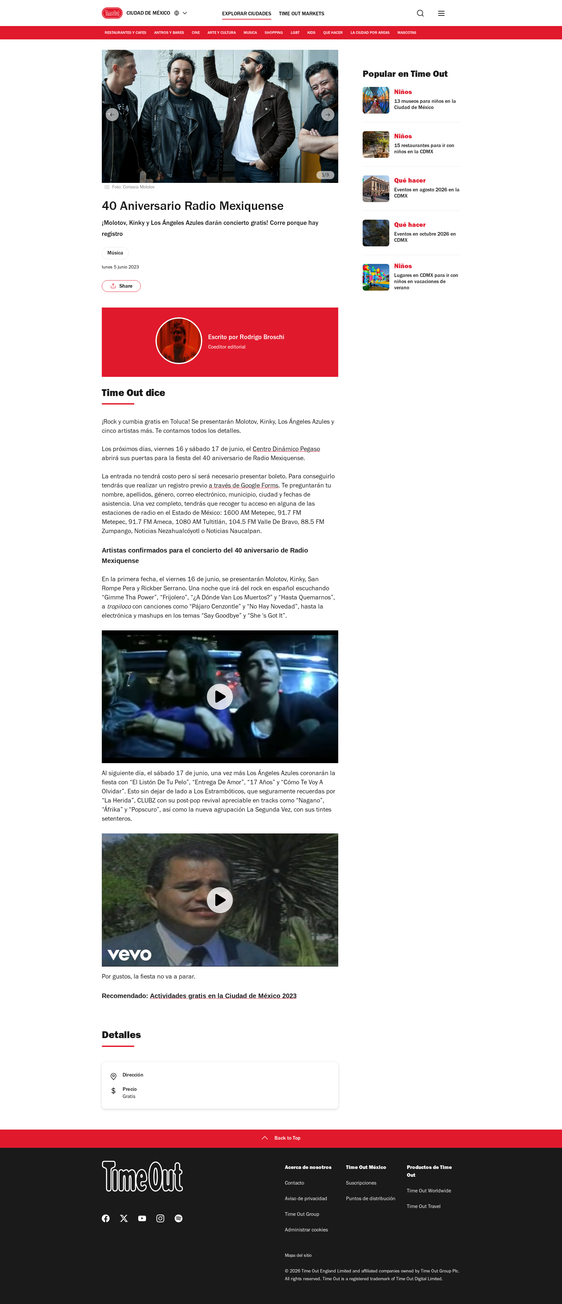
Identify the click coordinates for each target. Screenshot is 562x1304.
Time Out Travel (424, 1207)
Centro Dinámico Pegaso (286, 450)
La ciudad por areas (370, 33)
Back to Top (287, 1138)
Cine (196, 33)
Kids (311, 33)
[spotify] (178, 1218)
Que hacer (333, 33)
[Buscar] (420, 13)
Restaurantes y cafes (125, 33)
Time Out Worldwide (429, 1191)
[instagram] (160, 1218)
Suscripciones (361, 1183)
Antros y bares (169, 33)
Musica (250, 33)
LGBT (295, 33)
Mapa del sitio (298, 1256)
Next (327, 114)
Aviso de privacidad (306, 1199)
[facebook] (106, 1218)
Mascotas (406, 33)
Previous (112, 114)
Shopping (274, 33)
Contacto (294, 1183)
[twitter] (124, 1218)
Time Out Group (302, 1214)
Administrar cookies (306, 1230)
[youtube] (142, 1218)
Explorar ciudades (246, 14)
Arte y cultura (221, 33)
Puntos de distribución (370, 1199)
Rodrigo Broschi (262, 338)
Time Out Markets (301, 14)
